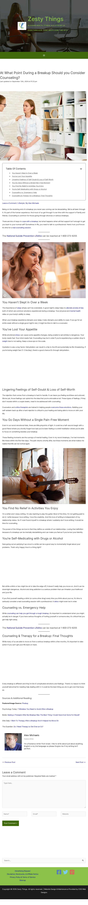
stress (17, 335)
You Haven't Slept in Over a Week (25, 173)
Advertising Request (22, 871)
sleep (19, 308)
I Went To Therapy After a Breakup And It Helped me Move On (35, 721)
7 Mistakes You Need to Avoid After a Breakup (35, 709)
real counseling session (22, 228)
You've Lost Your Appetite (22, 176)
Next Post (80, 762)
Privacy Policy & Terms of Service (22, 877)
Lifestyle (21, 203)
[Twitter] (65, 872)
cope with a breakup (30, 221)
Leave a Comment (9, 203)
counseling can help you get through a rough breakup (28, 613)
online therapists (21, 407)
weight (5, 341)
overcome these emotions (61, 407)
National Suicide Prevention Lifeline (24, 236)
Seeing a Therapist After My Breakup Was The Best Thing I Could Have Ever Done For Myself (43, 715)
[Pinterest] (72, 872)
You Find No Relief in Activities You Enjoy (28, 186)
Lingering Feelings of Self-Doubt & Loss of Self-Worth (32, 180)
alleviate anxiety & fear (74, 308)
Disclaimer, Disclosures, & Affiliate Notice (22, 874)
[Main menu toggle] (44, 55)
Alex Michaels (31, 735)
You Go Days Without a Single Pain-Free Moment (31, 183)
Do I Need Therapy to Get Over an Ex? (28, 727)
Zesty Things (45, 18)
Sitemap (22, 880)
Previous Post (9, 762)
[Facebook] (59, 872)
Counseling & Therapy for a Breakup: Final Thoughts (32, 196)
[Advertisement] (44, 370)
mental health (75, 311)
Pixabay (25, 703)
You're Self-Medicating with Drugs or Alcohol (29, 189)
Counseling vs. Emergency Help (24, 192)
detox (56, 601)
